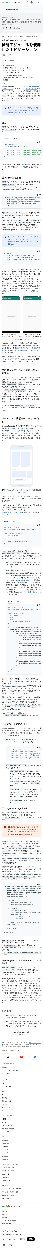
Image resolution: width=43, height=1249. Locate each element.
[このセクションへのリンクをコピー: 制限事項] (13, 1011)
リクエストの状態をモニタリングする (26, 350)
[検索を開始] (27, 2)
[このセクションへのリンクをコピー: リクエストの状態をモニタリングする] (6, 422)
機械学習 (4, 1098)
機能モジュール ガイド (30, 110)
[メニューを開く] (3, 2)
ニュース (4, 1080)
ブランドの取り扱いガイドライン (13, 1234)
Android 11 (5, 1159)
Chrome (4, 1214)
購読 (31, 1239)
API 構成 (25, 165)
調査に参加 (5, 1198)
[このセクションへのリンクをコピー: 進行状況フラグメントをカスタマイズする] (11, 373)
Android (4, 1067)
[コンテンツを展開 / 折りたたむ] (15, 61)
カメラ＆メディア (7, 1104)
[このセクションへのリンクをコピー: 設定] (8, 123)
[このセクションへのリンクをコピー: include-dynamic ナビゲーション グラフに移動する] (10, 963)
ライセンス (15, 1231)
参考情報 (10, 113)
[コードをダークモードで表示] (37, 142)
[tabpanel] (21, 150)
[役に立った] (22, 40)
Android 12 (5, 1156)
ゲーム (4, 1095)
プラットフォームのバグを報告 (11, 1189)
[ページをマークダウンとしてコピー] (10, 55)
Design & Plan (20, 36)
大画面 (4, 1119)
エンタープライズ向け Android (11, 1070)
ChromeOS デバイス (8, 1125)
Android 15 (5, 1146)
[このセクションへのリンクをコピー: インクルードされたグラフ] (32, 724)
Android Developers (7, 36)
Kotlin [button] (16, 139)
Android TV (5, 1132)
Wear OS (4, 1122)
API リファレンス (7, 1174)
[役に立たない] (25, 40)
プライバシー (6, 1107)
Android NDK (6, 1180)
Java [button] (14, 522)
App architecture (10, 10)
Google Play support (8, 1195)
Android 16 (5, 1143)
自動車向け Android (8, 1129)
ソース (4, 1077)
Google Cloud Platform (9, 1221)
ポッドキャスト (6, 1086)
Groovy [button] (7, 139)
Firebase (4, 1217)
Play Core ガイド (19, 587)
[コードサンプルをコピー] (40, 142)
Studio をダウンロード (9, 1177)
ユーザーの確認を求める (29, 592)
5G (3, 1111)
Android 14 (5, 1150)
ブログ (4, 1083)
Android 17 (5, 1140)
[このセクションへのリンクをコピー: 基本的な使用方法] (23, 178)
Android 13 (5, 1153)
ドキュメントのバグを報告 (10, 1192)
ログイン (38, 2)
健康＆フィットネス (8, 1101)
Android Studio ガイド (9, 1168)
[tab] (7, 138)
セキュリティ (6, 1074)
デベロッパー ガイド (8, 1171)
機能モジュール (31, 89)
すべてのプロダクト (8, 1224)
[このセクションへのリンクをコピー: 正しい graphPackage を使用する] (34, 808)
